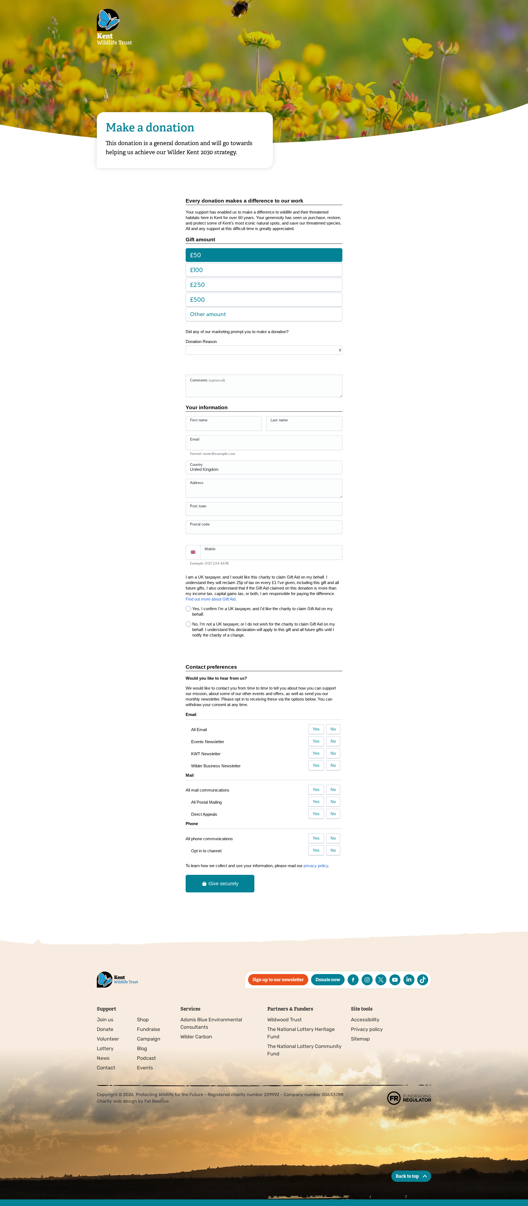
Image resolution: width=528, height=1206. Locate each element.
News (103, 1058)
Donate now (327, 980)
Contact (106, 1068)
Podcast (146, 1058)
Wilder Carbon (196, 1037)
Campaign (148, 1039)
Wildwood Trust (284, 1020)
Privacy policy (367, 1029)
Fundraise (148, 1029)
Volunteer (108, 1039)
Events (145, 1068)
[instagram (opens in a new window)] (367, 979)
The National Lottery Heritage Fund (301, 1033)
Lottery (105, 1048)
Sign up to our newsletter (278, 980)
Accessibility (365, 1020)
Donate (105, 1029)
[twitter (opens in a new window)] (380, 979)
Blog (142, 1048)
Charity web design (117, 1101)
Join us (105, 1020)
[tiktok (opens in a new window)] (422, 979)
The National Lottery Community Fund (304, 1050)
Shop (143, 1020)
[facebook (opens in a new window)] (353, 979)
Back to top (407, 1176)
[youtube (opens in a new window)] (394, 979)
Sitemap (360, 1039)
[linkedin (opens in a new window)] (408, 979)
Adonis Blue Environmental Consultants (211, 1023)
